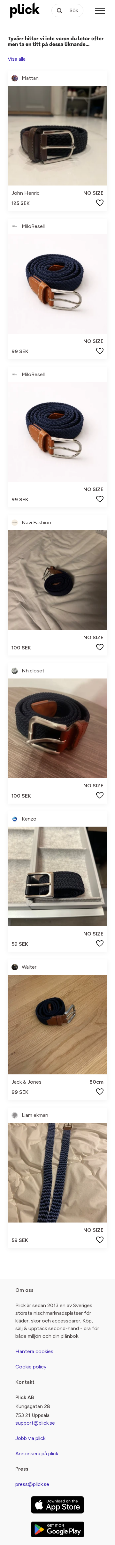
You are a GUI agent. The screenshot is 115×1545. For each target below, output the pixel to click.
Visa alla (17, 59)
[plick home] (25, 11)
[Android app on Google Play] (57, 1529)
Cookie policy (30, 1367)
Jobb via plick (30, 1438)
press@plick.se (32, 1484)
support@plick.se (35, 1423)
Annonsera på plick (36, 1453)
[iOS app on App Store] (57, 1505)
